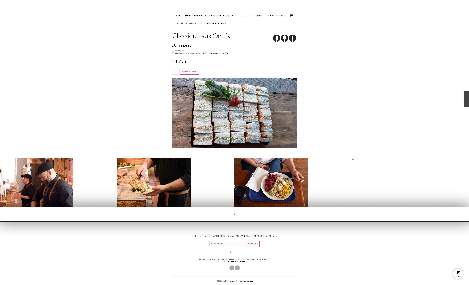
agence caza (248, 281)
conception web (236, 281)
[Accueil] (174, 23)
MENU (178, 15)
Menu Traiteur (194, 23)
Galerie (259, 15)
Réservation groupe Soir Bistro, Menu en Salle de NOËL (211, 15)
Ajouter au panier (189, 71)
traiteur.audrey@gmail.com (234, 261)
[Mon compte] (295, 15)
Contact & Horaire (276, 15)
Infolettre (246, 15)
